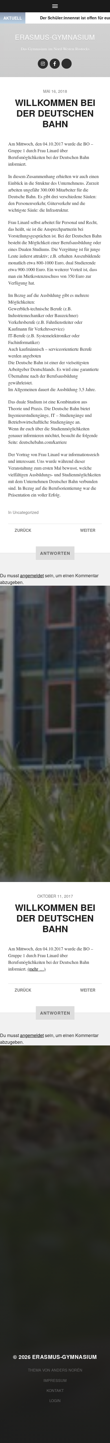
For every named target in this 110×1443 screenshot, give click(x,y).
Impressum (55, 1380)
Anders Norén (66, 1370)
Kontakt (55, 1390)
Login (55, 1400)
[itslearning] (66, 64)
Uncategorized (26, 512)
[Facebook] (55, 64)
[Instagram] (43, 64)
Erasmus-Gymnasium (55, 37)
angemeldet (32, 575)
